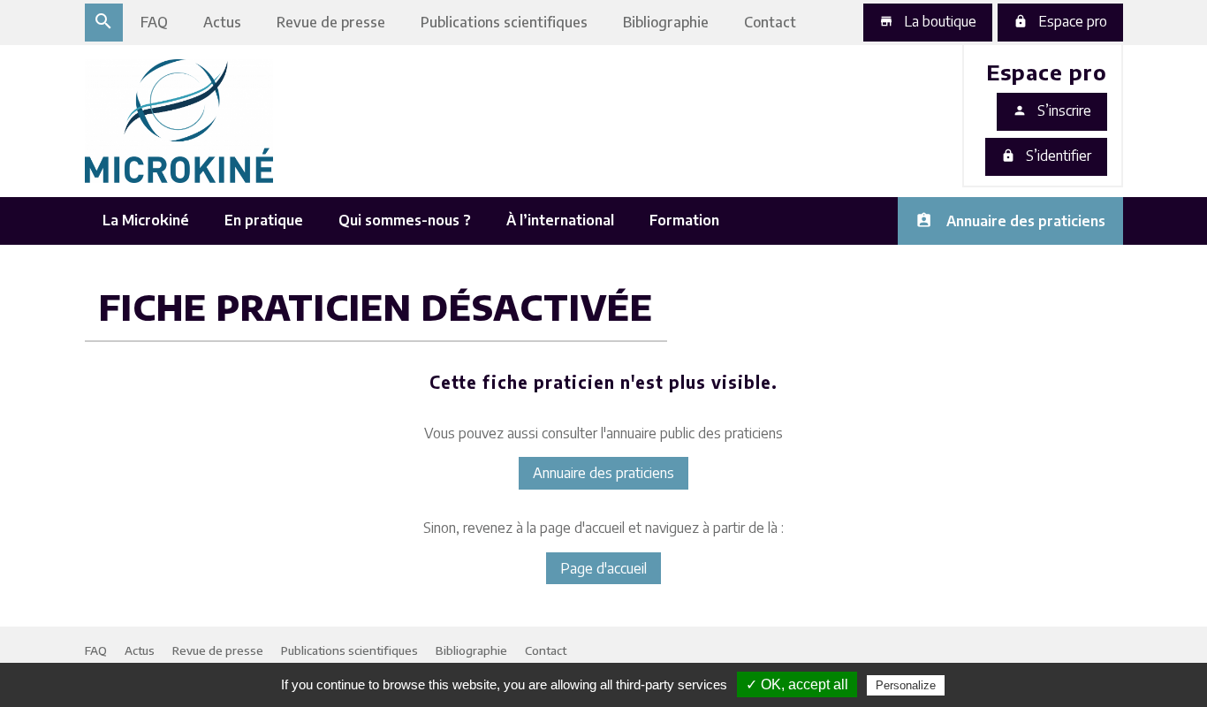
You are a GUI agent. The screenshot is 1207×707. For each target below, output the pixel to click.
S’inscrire (1052, 110)
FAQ (154, 22)
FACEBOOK (932, 171)
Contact (770, 22)
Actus (222, 22)
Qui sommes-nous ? (404, 220)
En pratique (263, 220)
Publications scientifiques (504, 22)
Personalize (906, 685)
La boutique (927, 21)
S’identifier (1046, 155)
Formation (684, 220)
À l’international (560, 220)
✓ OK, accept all (797, 684)
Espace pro (1060, 21)
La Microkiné (145, 220)
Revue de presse (331, 22)
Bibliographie (666, 22)
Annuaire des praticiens (1025, 221)
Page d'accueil (603, 568)
